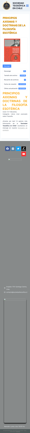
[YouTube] (23, 154)
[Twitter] (18, 148)
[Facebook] (7, 148)
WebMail (18, 431)
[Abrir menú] (27, 6)
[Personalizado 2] (23, 148)
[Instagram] (13, 148)
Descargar (7, 66)
